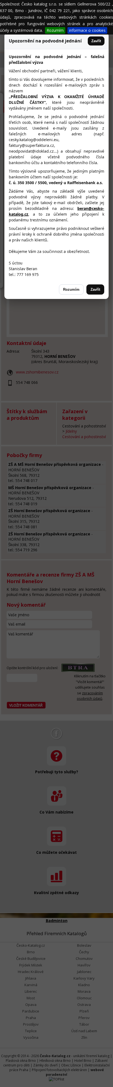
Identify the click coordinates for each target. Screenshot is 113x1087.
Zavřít (96, 41)
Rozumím (55, 30)
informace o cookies (87, 30)
